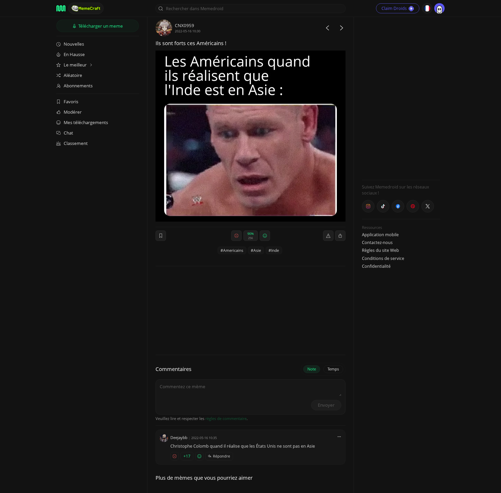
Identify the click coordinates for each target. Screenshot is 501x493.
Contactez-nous (377, 242)
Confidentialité (376, 266)
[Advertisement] (401, 98)
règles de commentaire (226, 418)
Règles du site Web (380, 250)
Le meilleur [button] (76, 65)
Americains (233, 250)
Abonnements (78, 86)
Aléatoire (73, 75)
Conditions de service (383, 258)
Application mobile (380, 235)
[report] (328, 235)
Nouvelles (74, 44)
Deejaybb (178, 437)
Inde (275, 250)
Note (311, 369)
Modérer (73, 112)
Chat (68, 133)
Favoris (71, 102)
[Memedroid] (60, 8)
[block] (340, 235)
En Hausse (74, 54)
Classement (76, 143)
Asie (257, 250)
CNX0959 (184, 25)
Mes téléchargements (86, 122)
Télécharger (100, 26)
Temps (333, 369)
